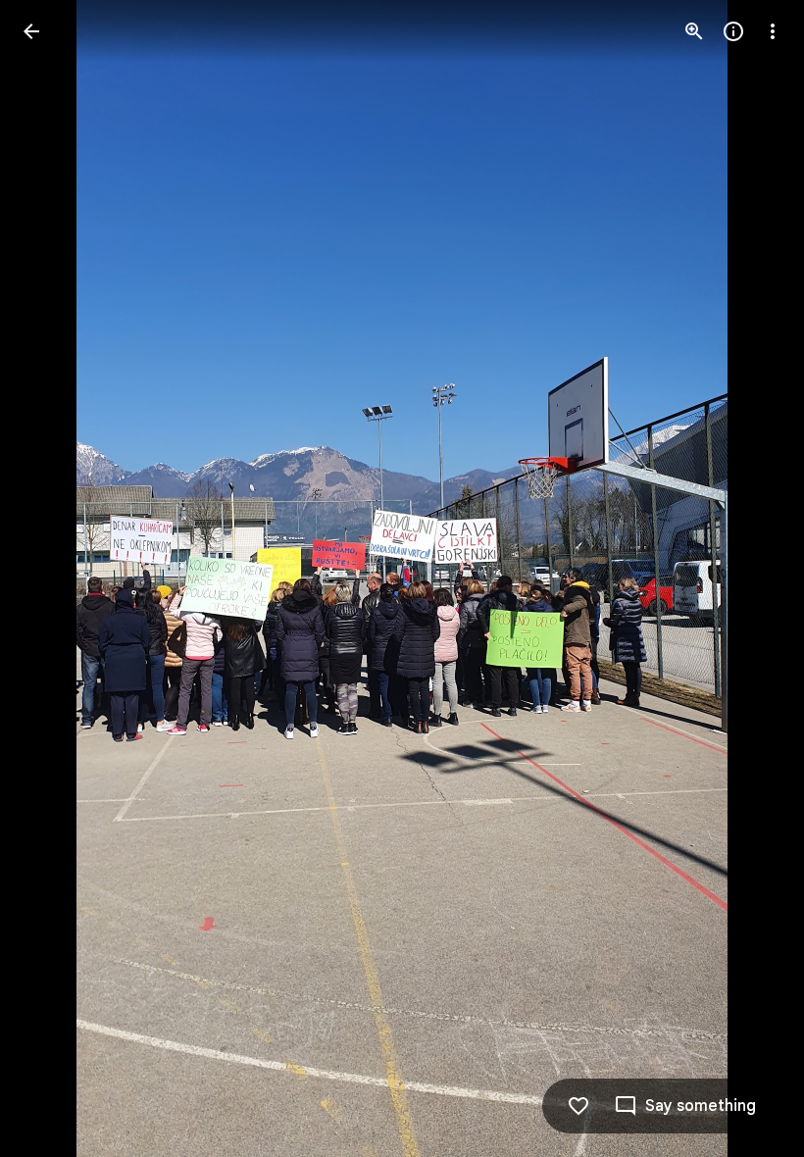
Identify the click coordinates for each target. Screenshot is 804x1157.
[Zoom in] (694, 31)
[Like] (578, 1106)
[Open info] (733, 31)
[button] (54, 578)
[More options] (772, 31)
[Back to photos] (31, 31)
